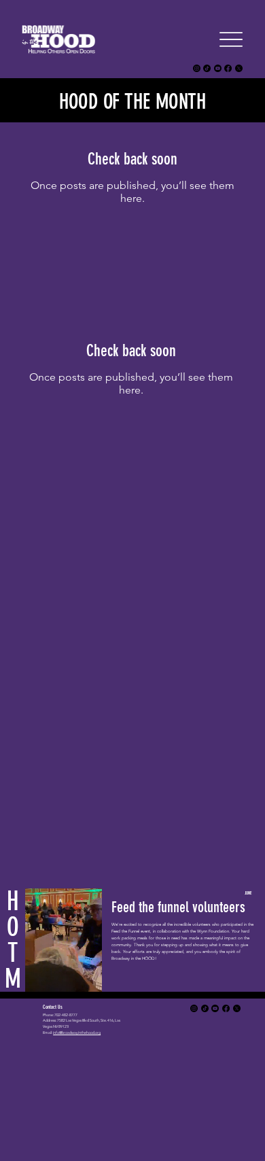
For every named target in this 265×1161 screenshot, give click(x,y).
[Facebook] (228, 68)
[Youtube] (218, 68)
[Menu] (231, 39)
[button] (78, 975)
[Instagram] (196, 68)
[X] (239, 68)
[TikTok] (207, 68)
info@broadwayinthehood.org (77, 1032)
